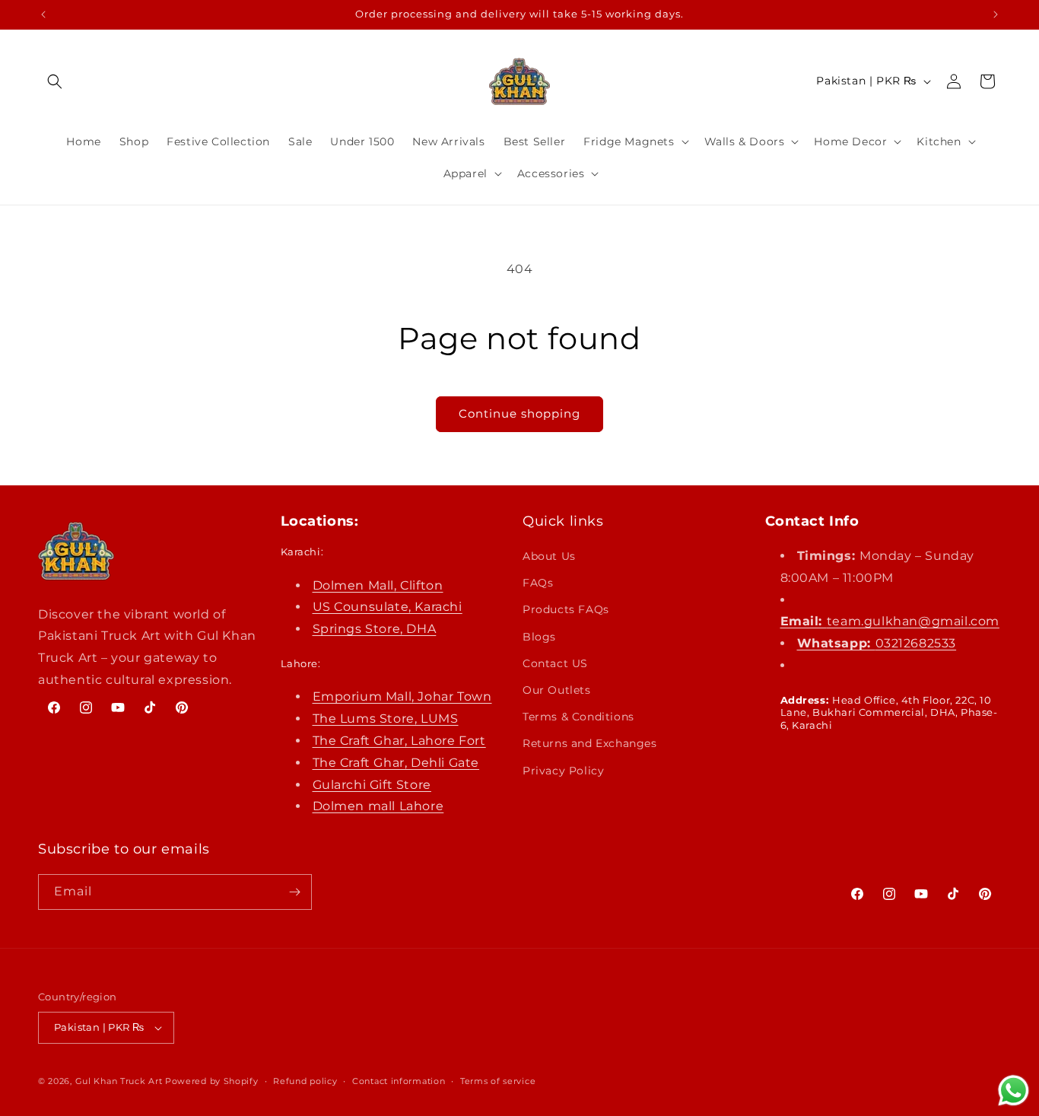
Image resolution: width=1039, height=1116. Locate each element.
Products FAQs (566, 609)
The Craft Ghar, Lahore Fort (399, 740)
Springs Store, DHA (375, 629)
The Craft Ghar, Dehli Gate (396, 762)
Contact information (398, 1081)
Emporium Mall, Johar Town (402, 696)
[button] (54, 81)
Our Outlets (557, 690)
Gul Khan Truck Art (119, 1081)
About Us (549, 556)
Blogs (539, 637)
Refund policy (305, 1081)
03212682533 (877, 643)
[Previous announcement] (43, 14)
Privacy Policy (563, 770)
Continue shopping (519, 413)
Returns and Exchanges (590, 743)
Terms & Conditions (578, 716)
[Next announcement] (995, 14)
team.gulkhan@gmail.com (889, 621)
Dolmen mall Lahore (378, 806)
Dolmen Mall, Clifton (378, 585)
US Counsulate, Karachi (387, 606)
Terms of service (497, 1081)
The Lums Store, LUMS (386, 718)
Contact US (555, 663)
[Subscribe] (294, 892)
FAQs (538, 583)
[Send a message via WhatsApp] (1013, 1090)
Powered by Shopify (212, 1081)
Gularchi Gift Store (372, 784)
